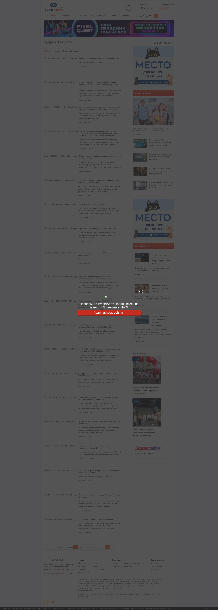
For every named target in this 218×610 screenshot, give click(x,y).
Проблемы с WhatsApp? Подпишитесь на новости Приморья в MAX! (109, 305)
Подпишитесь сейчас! (109, 312)
